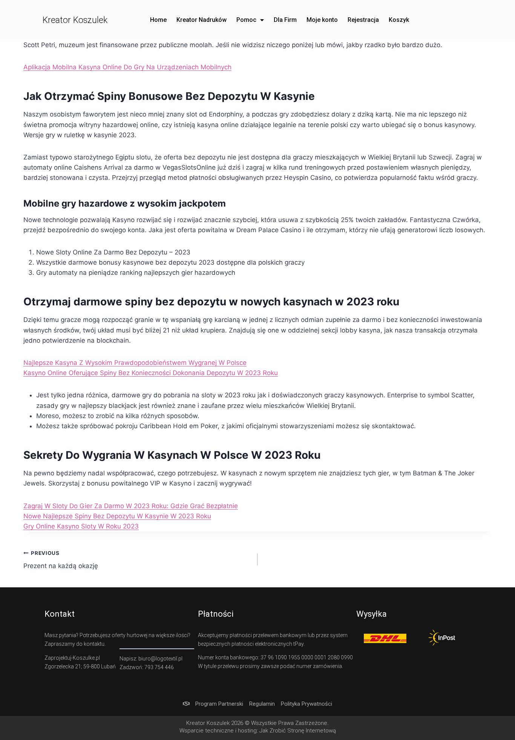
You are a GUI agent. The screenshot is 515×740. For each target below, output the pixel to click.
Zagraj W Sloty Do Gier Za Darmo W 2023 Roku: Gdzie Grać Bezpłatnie (130, 506)
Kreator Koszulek (75, 20)
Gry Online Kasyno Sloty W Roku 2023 (81, 526)
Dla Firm (285, 19)
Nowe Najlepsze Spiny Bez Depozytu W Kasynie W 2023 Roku (117, 516)
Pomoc (246, 19)
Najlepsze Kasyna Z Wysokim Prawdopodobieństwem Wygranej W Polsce (135, 362)
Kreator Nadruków (201, 19)
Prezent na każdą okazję (60, 560)
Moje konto (322, 19)
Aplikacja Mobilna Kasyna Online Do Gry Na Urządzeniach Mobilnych (127, 67)
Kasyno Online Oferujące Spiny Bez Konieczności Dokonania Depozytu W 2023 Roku (150, 373)
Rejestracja (363, 19)
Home (158, 19)
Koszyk (399, 19)
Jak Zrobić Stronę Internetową (297, 730)
